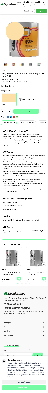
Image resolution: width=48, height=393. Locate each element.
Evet (41, 11)
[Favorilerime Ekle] (19, 264)
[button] (17, 283)
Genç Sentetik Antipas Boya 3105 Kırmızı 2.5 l (36, 273)
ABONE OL (38, 355)
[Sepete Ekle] (19, 279)
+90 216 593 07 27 (13, 304)
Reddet (10, 372)
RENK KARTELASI (29, 99)
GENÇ (3, 70)
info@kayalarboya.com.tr (17, 308)
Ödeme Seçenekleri (27, 123)
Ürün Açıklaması (9, 123)
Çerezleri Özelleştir (24, 382)
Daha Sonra (28, 11)
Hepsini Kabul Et (24, 388)
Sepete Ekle (26, 111)
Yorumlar (43, 123)
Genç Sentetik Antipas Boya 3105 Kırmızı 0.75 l (11, 273)
